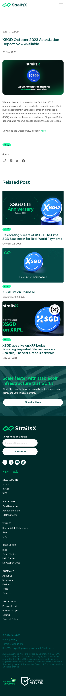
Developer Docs (11, 562)
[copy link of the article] (4, 160)
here (43, 130)
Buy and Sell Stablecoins (15, 528)
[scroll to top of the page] (19, 428)
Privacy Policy (9, 639)
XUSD (5, 484)
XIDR (5, 493)
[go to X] (11, 462)
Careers (6, 593)
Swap (5, 532)
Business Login (10, 610)
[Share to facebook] (23, 160)
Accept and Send (11, 510)
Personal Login (10, 606)
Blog (4, 31)
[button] (60, 5)
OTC (4, 536)
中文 (15, 471)
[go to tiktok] (23, 462)
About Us (7, 575)
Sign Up (6, 614)
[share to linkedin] (11, 160)
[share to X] (17, 160)
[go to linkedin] (4, 462)
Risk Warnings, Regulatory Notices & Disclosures (28, 648)
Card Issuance (10, 506)
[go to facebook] (17, 462)
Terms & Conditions (12, 643)
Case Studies (9, 554)
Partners (7, 584)
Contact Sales (10, 619)
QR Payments (9, 515)
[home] (14, 5)
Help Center (8, 558)
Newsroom (8, 580)
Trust (5, 588)
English (6, 471)
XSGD (15, 31)
